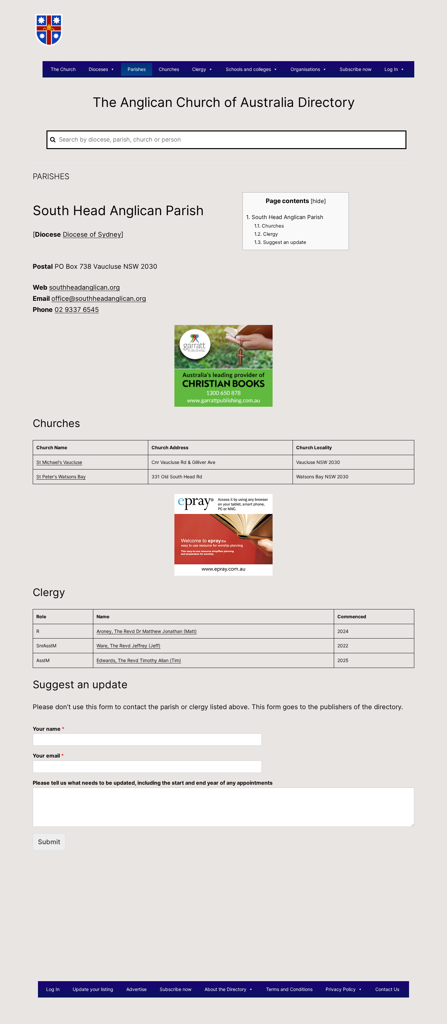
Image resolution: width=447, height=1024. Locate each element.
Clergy (199, 69)
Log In (391, 69)
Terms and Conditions (289, 989)
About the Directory (225, 989)
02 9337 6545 (77, 310)
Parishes (137, 69)
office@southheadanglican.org (98, 298)
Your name (48, 728)
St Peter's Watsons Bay (61, 476)
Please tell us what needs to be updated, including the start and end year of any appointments (153, 782)
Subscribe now (355, 69)
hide (318, 200)
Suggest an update (280, 242)
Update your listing (93, 989)
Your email (48, 755)
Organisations (305, 69)
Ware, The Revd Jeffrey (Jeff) (128, 645)
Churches (169, 69)
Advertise (136, 989)
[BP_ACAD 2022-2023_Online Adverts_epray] (223, 534)
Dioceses (98, 69)
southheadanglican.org (84, 287)
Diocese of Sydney (92, 234)
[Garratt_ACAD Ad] (223, 365)
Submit (49, 842)
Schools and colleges (248, 69)
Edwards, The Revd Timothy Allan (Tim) (139, 660)
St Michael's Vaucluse (59, 462)
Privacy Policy (341, 989)
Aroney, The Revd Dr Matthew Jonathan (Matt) (147, 631)
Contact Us (387, 989)
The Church (63, 69)
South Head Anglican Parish (284, 217)
